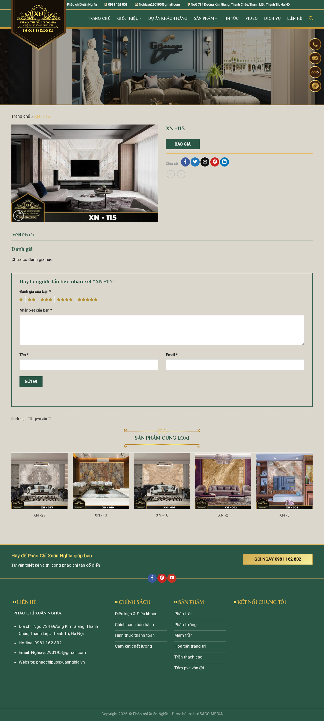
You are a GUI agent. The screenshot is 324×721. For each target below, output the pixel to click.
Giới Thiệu (127, 18)
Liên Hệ (294, 18)
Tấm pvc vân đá (39, 419)
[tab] (22, 235)
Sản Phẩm (204, 18)
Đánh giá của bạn (35, 291)
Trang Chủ (99, 18)
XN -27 (39, 515)
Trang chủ (20, 116)
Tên (24, 355)
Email (172, 355)
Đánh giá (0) (22, 235)
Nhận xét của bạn (35, 310)
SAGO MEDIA (211, 714)
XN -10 (101, 515)
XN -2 (223, 515)
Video (252, 18)
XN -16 (162, 515)
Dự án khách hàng (168, 18)
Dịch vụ (272, 18)
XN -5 (284, 515)
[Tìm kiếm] (311, 18)
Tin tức (231, 18)
